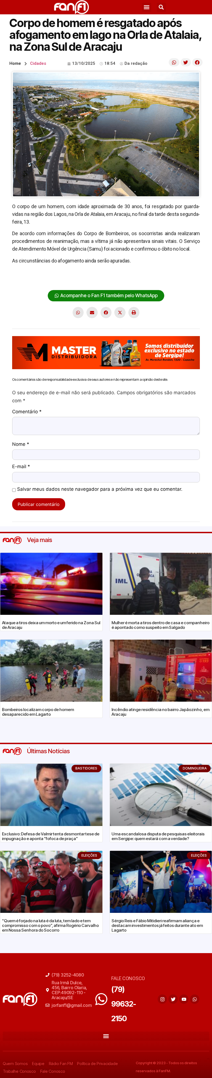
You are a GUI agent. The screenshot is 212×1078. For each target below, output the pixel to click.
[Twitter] (173, 999)
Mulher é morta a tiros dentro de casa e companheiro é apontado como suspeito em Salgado (161, 625)
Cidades (38, 63)
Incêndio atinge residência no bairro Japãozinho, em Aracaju (161, 712)
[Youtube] (184, 999)
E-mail (21, 466)
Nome (20, 444)
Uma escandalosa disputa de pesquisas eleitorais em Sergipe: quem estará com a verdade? (158, 836)
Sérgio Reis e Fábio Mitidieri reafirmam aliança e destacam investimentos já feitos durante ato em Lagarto (157, 925)
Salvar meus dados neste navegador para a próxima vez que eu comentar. (99, 489)
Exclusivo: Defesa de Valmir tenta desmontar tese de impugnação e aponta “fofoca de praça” (50, 836)
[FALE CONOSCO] (101, 999)
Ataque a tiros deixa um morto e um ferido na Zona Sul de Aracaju (51, 625)
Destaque (22, 278)
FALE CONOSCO (128, 978)
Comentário (27, 411)
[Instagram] (162, 999)
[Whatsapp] (194, 999)
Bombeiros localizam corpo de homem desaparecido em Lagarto (38, 712)
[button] (146, 7)
